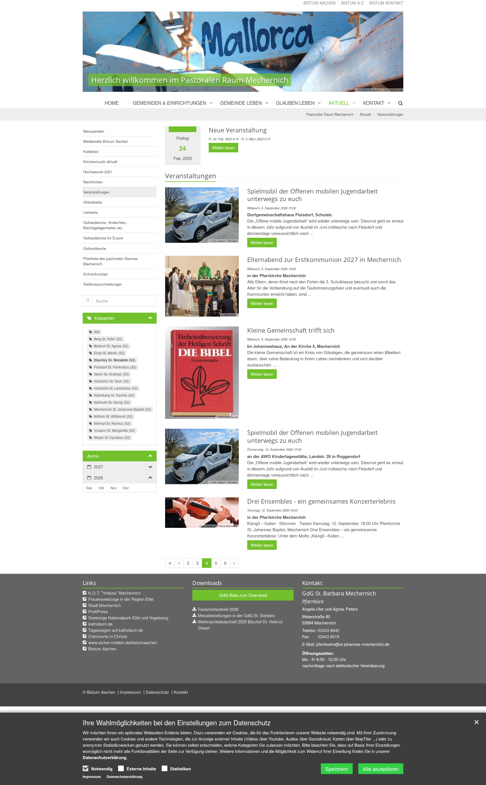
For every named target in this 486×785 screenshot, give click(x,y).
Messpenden (93, 131)
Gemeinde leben (241, 102)
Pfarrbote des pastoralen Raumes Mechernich (110, 261)
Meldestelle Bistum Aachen (105, 141)
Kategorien (104, 318)
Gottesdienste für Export (103, 238)
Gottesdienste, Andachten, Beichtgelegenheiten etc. (105, 225)
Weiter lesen (223, 147)
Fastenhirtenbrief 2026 (218, 609)
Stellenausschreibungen (102, 284)
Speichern (336, 768)
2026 (98, 478)
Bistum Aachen (319, 3)
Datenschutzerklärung (104, 757)
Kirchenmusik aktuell (100, 161)
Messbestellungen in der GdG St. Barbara (236, 615)
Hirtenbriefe (92, 202)
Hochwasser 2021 (97, 171)
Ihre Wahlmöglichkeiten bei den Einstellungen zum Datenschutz (177, 722)
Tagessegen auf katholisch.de (115, 630)
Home (112, 102)
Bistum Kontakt (386, 3)
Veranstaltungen (390, 114)
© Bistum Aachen (99, 692)
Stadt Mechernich (104, 605)
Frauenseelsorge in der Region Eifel (120, 599)
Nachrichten (93, 181)
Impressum (131, 692)
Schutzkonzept (95, 274)
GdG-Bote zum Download (243, 595)
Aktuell (338, 102)
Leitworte (90, 212)
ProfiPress (98, 611)
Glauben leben (295, 102)
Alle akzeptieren (381, 768)
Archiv (93, 456)
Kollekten (90, 151)
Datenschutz (158, 692)
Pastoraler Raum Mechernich (330, 114)
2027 (98, 467)
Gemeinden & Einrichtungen (169, 102)
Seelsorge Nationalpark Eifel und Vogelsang (128, 618)
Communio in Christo (107, 636)
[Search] (397, 102)
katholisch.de (100, 624)
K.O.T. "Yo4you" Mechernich (114, 593)
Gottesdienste (94, 248)
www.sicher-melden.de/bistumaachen (122, 642)
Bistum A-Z (352, 3)
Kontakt (373, 102)
